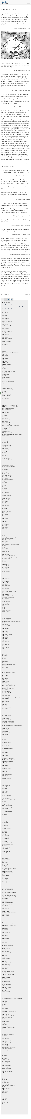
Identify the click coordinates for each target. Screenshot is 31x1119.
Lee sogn (27, 294)
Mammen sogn (5, 294)
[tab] (2, 299)
